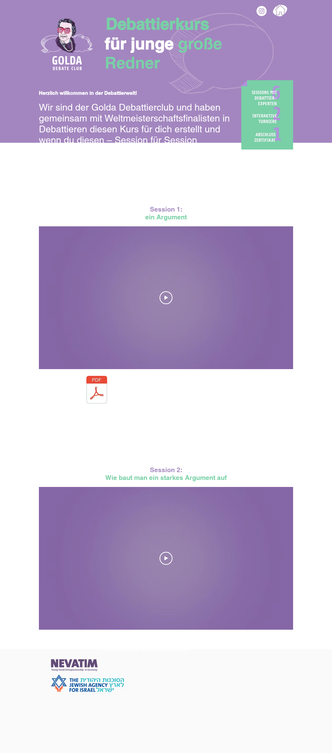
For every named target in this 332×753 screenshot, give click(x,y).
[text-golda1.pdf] (96, 390)
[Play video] (166, 297)
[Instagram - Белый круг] (262, 11)
